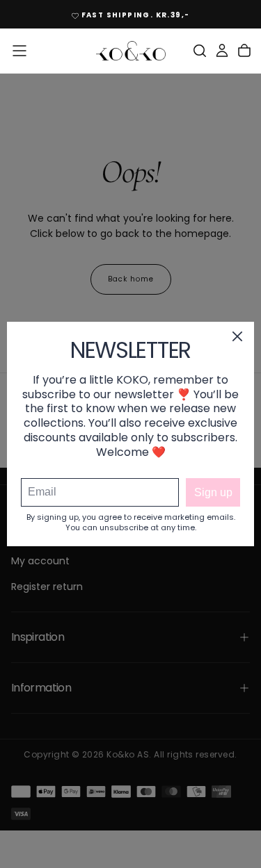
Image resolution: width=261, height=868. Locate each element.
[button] (19, 50)
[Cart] (244, 51)
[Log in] (222, 51)
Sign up (213, 492)
